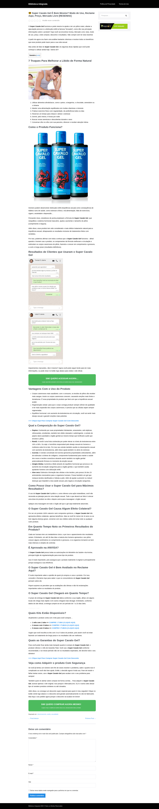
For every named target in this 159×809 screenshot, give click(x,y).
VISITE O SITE (78, 799)
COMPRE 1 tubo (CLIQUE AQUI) (62, 622)
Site (29, 782)
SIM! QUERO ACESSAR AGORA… (62, 380)
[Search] (126, 15)
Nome (30, 765)
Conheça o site (33, 608)
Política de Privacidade (107, 4)
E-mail (31, 773)
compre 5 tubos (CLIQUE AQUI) (65, 628)
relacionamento (41, 714)
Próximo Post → (90, 718)
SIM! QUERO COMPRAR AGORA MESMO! (61, 705)
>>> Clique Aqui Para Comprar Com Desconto (53, 421)
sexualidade (54, 714)
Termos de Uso (124, 4)
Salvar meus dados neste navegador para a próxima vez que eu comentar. (54, 790)
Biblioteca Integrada (37, 4)
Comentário (32, 738)
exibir (38, 55)
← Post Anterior (33, 718)
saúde (49, 714)
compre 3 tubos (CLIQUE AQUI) (65, 625)
